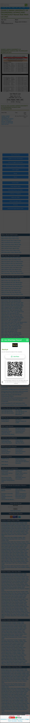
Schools (21, 719)
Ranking (20, 721)
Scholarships (15, 719)
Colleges (27, 719)
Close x (28, 715)
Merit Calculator (12, 721)
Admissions (4, 719)
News (9, 719)
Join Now (16, 356)
